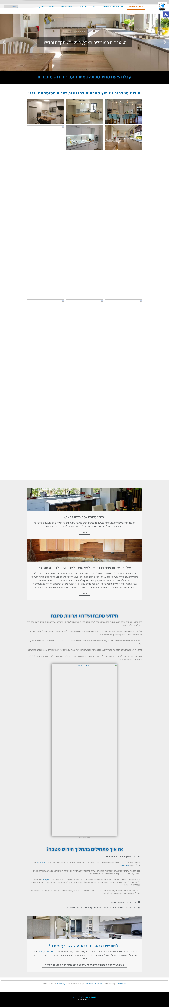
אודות (51, 7)
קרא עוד (84, 532)
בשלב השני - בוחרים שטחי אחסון (124, 902)
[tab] (84, 856)
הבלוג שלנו (82, 7)
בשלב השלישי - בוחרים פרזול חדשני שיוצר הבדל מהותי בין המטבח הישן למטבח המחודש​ (102, 907)
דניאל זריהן (89, 983)
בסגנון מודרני (41, 862)
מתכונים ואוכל (65, 7)
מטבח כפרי (124, 865)
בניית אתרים (99, 983)
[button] (165, 42)
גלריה (94, 7)
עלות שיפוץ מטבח (46, 951)
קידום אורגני (61, 983)
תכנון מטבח (45, 879)
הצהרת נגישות (91, 997)
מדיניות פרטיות (78, 997)
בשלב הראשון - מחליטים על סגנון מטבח (121, 856)
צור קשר (40, 7)
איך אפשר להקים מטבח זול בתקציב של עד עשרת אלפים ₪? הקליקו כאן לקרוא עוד (84, 964)
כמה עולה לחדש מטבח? (113, 7)
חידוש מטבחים (136, 7)
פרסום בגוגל (121, 983)
